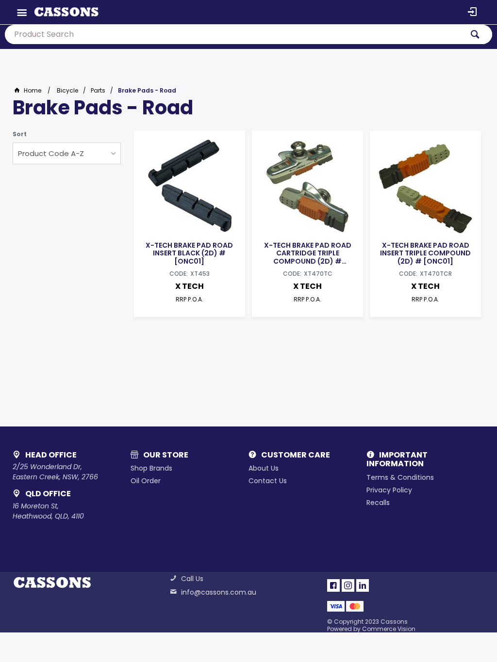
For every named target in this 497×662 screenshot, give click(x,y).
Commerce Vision (388, 629)
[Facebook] (333, 585)
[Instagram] (348, 585)
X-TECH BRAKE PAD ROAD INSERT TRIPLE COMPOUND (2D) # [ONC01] (425, 253)
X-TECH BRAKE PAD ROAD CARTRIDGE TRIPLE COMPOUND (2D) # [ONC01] (307, 253)
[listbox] (67, 153)
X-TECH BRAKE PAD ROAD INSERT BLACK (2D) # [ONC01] (189, 253)
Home (32, 90)
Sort (20, 134)
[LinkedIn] (362, 585)
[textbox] (234, 34)
